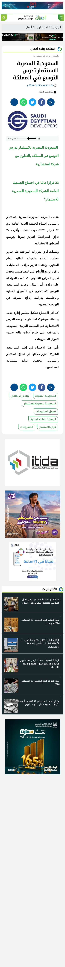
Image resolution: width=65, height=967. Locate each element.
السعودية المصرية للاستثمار (40, 403)
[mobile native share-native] (51, 102)
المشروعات (26, 427)
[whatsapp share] (23, 102)
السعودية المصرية (45, 395)
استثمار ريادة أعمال (36, 27)
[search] (4, 17)
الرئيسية (56, 27)
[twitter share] (32, 102)
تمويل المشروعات (46, 411)
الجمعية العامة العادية (43, 419)
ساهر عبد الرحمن (46, 92)
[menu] (61, 17)
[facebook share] (41, 102)
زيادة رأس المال (20, 395)
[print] (14, 102)
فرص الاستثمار (47, 427)
